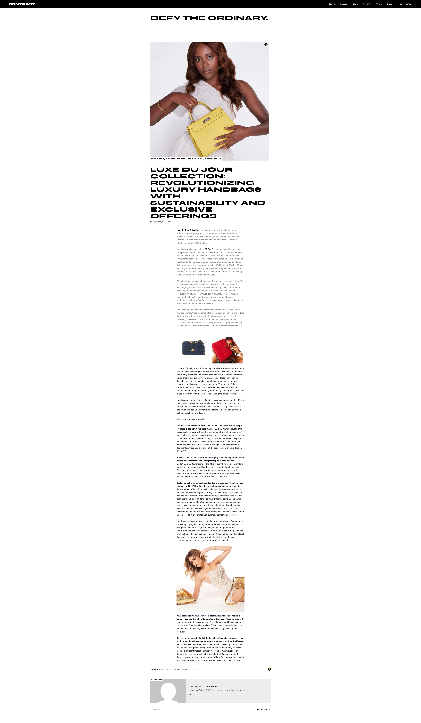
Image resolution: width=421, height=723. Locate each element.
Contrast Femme (178, 159)
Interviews (212, 159)
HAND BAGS (176, 669)
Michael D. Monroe (168, 222)
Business (157, 159)
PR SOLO (209, 249)
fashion (169, 669)
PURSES (194, 669)
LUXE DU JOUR (186, 669)
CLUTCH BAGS (161, 669)
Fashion (197, 159)
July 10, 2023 (154, 222)
